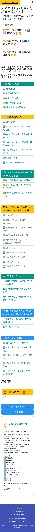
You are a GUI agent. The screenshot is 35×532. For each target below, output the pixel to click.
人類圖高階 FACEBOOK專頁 (12, 489)
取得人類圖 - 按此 (11, 326)
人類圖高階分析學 (10, 2)
